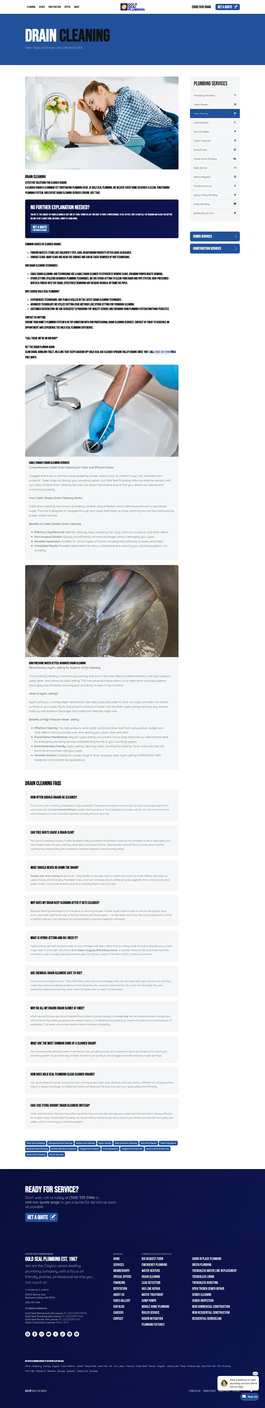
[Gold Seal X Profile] (55, 1334)
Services (118, 1265)
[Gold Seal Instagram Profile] (41, 1334)
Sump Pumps (200, 149)
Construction (54, 7)
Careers (118, 1312)
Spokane (71, 1371)
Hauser (152, 1366)
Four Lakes (118, 1366)
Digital (44, 1391)
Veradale (93, 1371)
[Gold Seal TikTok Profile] (62, 1334)
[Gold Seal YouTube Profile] (48, 1334)
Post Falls (30, 1371)
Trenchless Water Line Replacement (214, 1271)
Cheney (47, 1366)
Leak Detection (201, 122)
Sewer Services (202, 236)
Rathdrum (41, 1371)
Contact (118, 1318)
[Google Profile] (27, 1334)
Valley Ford (82, 1371)
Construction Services (207, 248)
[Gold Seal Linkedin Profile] (69, 1334)
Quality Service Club (204, 213)
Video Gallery (121, 1300)
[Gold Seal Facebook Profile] (34, 1334)
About (76, 7)
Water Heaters (201, 104)
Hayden (161, 1366)
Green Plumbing (202, 204)
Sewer (42, 7)
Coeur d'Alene (68, 1366)
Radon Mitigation (202, 177)
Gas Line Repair (201, 131)
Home (116, 1259)
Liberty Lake (173, 1366)
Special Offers (122, 1276)
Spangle (61, 1371)
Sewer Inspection (202, 1300)
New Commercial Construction (211, 1306)
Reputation (120, 1288)
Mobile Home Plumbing (205, 158)
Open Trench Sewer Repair (208, 1288)
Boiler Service (200, 168)
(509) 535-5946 (201, 7)
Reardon (51, 1371)
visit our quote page (42, 1202)
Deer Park (103, 1366)
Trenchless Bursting (205, 1282)
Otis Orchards (224, 1366)
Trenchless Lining (203, 1276)
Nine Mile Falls (209, 1366)
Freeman (130, 1366)
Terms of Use (195, 1391)
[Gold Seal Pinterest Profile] (76, 1334)
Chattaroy (37, 1366)
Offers (67, 7)
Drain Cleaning (201, 113)
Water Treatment (202, 140)
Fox (38, 1391)
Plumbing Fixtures (203, 186)
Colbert (79, 1366)
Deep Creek (90, 1366)
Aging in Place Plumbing (206, 195)
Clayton (56, 1366)
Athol (27, 1366)
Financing (119, 1282)
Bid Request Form (152, 1259)
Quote (225, 7)
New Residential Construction (211, 1312)
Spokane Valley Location (38, 1290)
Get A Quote (40, 228)
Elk (110, 1366)
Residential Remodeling (206, 1318)
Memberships (121, 1271)
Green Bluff (141, 1366)
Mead (183, 1366)
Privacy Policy (209, 1391)
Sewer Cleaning (201, 1294)
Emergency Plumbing (204, 95)
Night (34, 1391)
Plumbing (31, 7)
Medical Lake (193, 1366)
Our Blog (118, 1306)
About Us (118, 1294)
